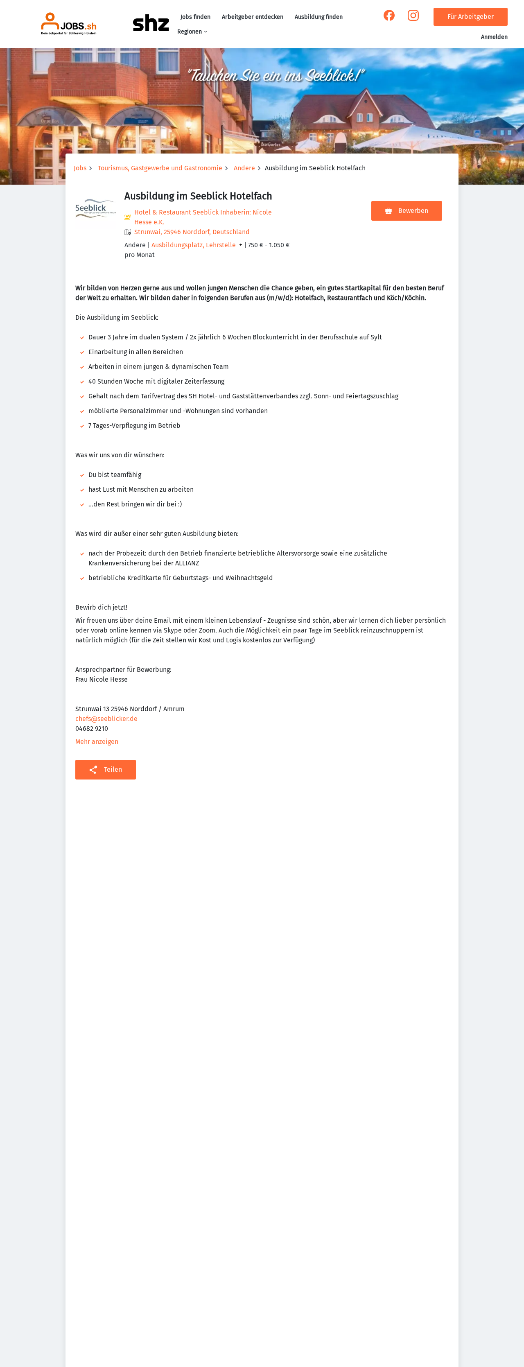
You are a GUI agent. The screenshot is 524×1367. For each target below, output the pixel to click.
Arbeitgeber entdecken (252, 17)
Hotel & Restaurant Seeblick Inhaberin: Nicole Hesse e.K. (203, 217)
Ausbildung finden (319, 17)
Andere (244, 168)
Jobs (80, 168)
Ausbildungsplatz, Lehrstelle (193, 245)
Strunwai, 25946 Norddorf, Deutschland (192, 232)
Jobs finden (195, 17)
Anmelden (494, 37)
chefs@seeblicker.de (106, 719)
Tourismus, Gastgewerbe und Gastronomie (160, 168)
